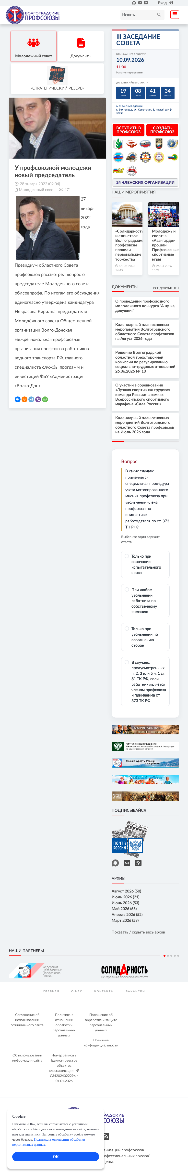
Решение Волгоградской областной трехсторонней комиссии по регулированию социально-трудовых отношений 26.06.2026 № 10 (145, 362)
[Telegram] (31, 399)
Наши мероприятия (134, 192)
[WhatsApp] (45, 399)
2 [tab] (168, 956)
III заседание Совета (138, 40)
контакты (104, 991)
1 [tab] (164, 956)
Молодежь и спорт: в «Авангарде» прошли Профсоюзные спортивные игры (165, 245)
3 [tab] (171, 956)
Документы (125, 287)
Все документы (166, 288)
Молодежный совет (37, 190)
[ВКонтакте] (18, 399)
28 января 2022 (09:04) (40, 184)
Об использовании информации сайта (27, 1058)
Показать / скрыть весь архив (138, 932)
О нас (76, 991)
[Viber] (38, 399)
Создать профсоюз (162, 130)
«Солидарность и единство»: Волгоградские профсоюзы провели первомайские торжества (129, 245)
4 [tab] (175, 956)
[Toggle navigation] (173, 14)
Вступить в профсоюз (128, 130)
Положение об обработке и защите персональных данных (101, 1022)
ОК (56, 1157)
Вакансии (135, 991)
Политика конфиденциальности (101, 1043)
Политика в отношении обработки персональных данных (64, 1025)
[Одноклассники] (24, 399)
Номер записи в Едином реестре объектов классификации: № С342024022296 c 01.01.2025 (64, 1068)
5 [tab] (178, 956)
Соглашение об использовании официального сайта (27, 1020)
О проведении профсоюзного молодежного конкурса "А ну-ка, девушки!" (145, 306)
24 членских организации (145, 182)
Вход (162, 3)
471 (67, 190)
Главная (51, 991)
